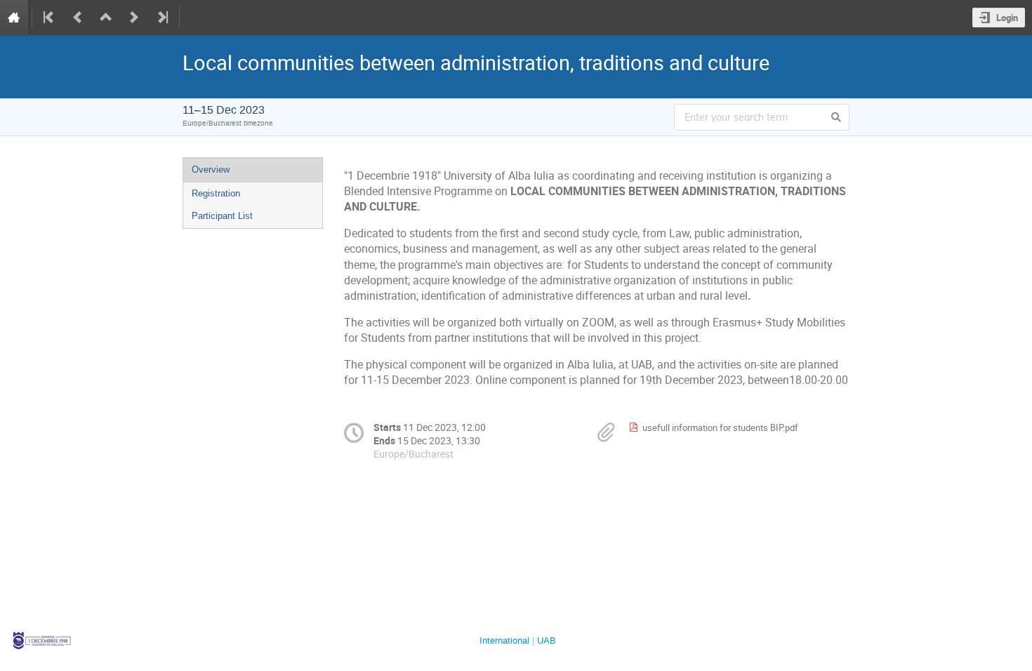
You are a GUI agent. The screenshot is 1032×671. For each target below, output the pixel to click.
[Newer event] (134, 17)
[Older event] (78, 17)
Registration (216, 193)
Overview (211, 169)
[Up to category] (106, 17)
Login (1007, 17)
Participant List (222, 216)
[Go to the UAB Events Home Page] (14, 17)
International (504, 640)
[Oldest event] (50, 17)
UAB (546, 640)
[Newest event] (161, 17)
